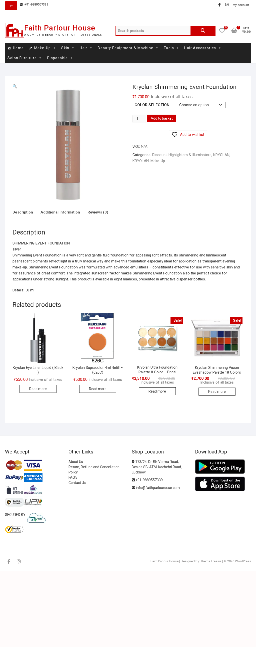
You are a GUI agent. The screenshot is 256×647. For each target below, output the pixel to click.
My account (241, 5)
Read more (38, 389)
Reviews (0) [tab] (98, 212)
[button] (14, 86)
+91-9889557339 (36, 4)
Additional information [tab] (60, 212)
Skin (65, 48)
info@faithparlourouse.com (158, 488)
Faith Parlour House (59, 27)
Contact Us (77, 483)
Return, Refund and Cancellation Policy (94, 469)
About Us (75, 462)
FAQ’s (72, 477)
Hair (84, 48)
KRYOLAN (221, 155)
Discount (159, 155)
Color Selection (152, 105)
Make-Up (42, 48)
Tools (169, 48)
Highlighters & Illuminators (190, 155)
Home (18, 48)
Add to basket (162, 118)
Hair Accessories (200, 48)
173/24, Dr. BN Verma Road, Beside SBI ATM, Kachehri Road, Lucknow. (157, 467)
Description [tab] (22, 212)
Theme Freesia (211, 561)
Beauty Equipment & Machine (125, 48)
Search (203, 31)
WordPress (243, 561)
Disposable (57, 58)
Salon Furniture (22, 58)
